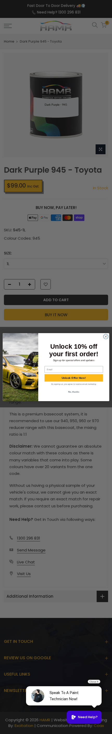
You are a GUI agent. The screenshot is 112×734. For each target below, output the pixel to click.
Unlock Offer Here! (74, 377)
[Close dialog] (105, 336)
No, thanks (73, 391)
